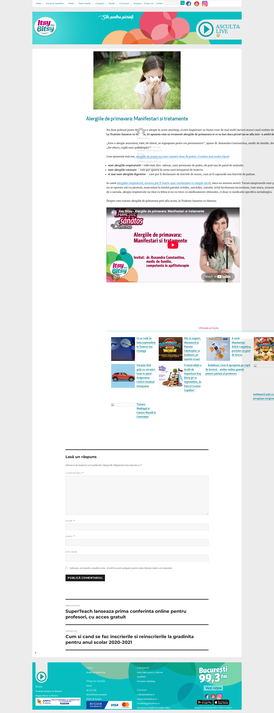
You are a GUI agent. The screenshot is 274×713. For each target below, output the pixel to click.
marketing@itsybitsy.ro (148, 703)
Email (70, 536)
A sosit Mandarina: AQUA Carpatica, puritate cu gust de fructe (241, 346)
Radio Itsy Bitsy (143, 138)
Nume (70, 521)
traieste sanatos (154, 168)
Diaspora (137, 3)
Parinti (71, 3)
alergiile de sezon (153, 162)
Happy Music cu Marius (47, 695)
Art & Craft (91, 690)
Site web (71, 552)
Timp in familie (84, 3)
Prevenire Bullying (146, 681)
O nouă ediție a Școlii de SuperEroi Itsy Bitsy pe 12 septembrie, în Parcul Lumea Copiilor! (192, 378)
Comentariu (74, 473)
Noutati (112, 3)
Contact (159, 3)
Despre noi (148, 3)
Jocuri (89, 685)
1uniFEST (141, 677)
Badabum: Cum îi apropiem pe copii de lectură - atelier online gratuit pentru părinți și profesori (228, 369)
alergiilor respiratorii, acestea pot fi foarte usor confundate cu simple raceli (164, 183)
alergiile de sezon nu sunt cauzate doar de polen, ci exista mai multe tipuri (182, 156)
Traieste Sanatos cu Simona (49, 691)
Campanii (100, 3)
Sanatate (157, 147)
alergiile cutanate (144, 158)
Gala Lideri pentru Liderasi (150, 672)
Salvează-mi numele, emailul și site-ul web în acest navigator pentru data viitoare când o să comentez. (121, 568)
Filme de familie (94, 699)
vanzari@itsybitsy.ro (147, 699)
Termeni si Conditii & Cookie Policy (153, 708)
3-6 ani (140, 147)
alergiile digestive (144, 165)
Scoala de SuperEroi (55, 3)
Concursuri (124, 3)
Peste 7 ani (147, 147)
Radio (38, 3)
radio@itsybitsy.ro (146, 694)
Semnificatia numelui (96, 694)
